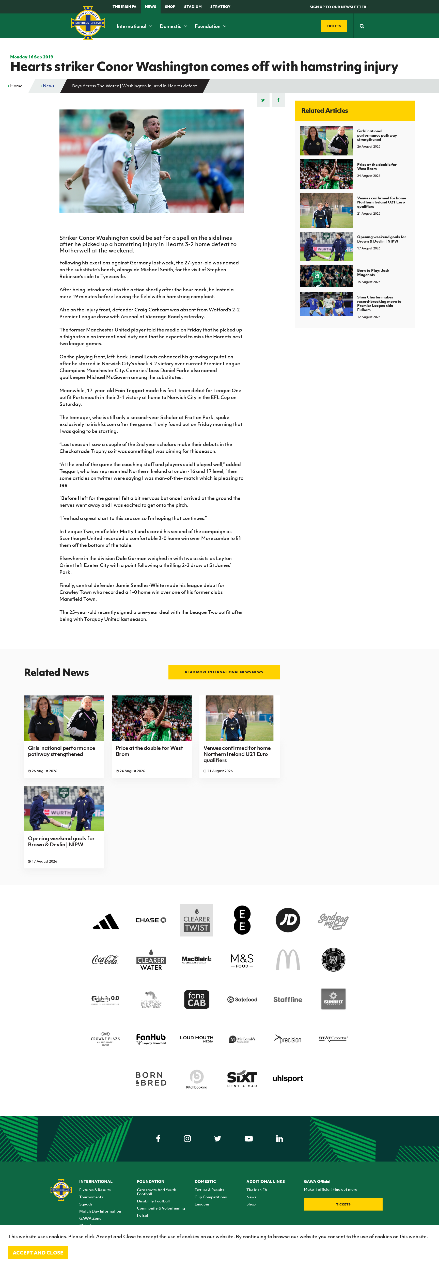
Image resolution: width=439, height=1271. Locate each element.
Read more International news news (224, 672)
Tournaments (91, 1196)
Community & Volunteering (161, 1208)
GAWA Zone (90, 1218)
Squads (85, 1203)
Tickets (343, 1204)
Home (16, 86)
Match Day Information (100, 1211)
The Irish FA (124, 6)
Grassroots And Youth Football (156, 1191)
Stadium (193, 6)
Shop (170, 6)
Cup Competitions (211, 1196)
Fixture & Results (209, 1189)
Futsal (142, 1215)
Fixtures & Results (95, 1189)
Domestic (171, 26)
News (150, 6)
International (132, 26)
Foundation (208, 26)
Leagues (202, 1203)
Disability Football (153, 1200)
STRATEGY (220, 6)
